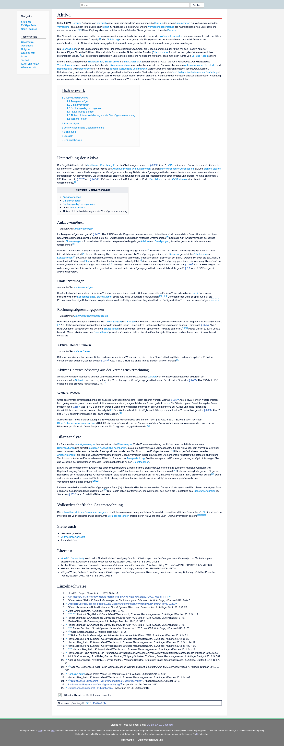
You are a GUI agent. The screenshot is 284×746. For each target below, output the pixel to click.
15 (177, 359)
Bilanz (105, 26)
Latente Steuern (82, 351)
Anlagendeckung (136, 458)
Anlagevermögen (193, 65)
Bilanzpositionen (66, 447)
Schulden (80, 380)
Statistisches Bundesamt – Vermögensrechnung (94, 684)
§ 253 (71, 494)
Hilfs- (213, 65)
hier (40, 730)
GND (88, 703)
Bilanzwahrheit (95, 61)
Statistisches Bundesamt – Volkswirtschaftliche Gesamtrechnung (106, 680)
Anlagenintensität (66, 454)
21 (212, 473)
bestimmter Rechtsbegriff (101, 165)
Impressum (127, 739)
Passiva (171, 30)
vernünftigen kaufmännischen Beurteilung (195, 72)
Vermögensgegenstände (161, 26)
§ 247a (93, 179)
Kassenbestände (86, 296)
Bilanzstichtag (111, 328)
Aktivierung (113, 39)
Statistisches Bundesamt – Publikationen (90, 687)
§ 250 (204, 325)
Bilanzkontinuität (133, 61)
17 (168, 402)
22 (96, 480)
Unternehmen (182, 23)
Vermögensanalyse (85, 444)
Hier (53, 730)
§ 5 (186, 268)
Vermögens (63, 26)
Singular (76, 23)
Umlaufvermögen (141, 168)
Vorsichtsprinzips (66, 65)
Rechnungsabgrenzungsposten (177, 168)
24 (203, 511)
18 (148, 425)
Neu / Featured (29, 28)
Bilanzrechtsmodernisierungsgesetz (76, 423)
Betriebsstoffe (64, 68)
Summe (158, 23)
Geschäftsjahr (101, 332)
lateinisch (102, 23)
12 (165, 295)
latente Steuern (78, 207)
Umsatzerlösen (141, 461)
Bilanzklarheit (112, 61)
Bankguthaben (104, 296)
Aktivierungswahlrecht (73, 536)
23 (105, 490)
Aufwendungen (114, 321)
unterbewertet (140, 68)
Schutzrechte (200, 254)
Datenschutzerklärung (150, 739)
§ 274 (104, 360)
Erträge (131, 321)
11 (196, 292)
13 (58, 324)
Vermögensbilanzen (118, 515)
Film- (87, 261)
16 (104, 382)
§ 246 (192, 380)
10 (110, 263)
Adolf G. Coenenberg (72, 558)
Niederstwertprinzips (121, 68)
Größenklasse (180, 179)
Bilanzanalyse (124, 444)
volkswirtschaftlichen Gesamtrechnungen (83, 512)
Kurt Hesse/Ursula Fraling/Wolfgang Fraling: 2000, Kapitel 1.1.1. (118, 596)
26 (204, 515)
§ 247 (96, 234)
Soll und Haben (199, 55)
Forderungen (84, 68)
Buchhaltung (68, 48)
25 (201, 515)
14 (183, 327)
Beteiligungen (162, 241)
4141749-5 (98, 703)
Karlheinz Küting (76, 673)
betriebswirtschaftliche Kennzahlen (107, 447)
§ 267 (80, 179)
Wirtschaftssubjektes (171, 36)
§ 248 (188, 264)
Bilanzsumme (160, 52)
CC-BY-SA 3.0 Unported (160, 724)
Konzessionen (64, 257)
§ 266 (153, 165)
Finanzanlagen (73, 241)
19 (172, 450)
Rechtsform (155, 179)
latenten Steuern (212, 168)
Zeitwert (152, 376)
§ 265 (174, 399)
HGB (169, 165)
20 (175, 470)
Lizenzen (174, 254)
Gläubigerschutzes (120, 65)
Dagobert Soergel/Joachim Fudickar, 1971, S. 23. (121, 603)
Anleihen (145, 241)
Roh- (206, 65)
